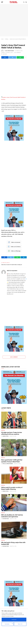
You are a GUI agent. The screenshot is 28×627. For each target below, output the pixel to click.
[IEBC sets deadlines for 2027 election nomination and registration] (14, 502)
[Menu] (2, 2)
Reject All (20, 624)
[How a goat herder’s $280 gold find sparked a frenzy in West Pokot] (14, 447)
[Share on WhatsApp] (20, 57)
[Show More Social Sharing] (25, 57)
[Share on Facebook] (5, 57)
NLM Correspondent (9, 50)
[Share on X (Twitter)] (12, 57)
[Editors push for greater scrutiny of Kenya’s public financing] (14, 475)
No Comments (18, 52)
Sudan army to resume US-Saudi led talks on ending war (11, 264)
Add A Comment (14, 356)
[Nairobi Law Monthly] (13, 2)
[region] (14, 618)
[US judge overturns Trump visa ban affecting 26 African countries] (14, 420)
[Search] (26, 2)
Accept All (14, 619)
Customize (7, 624)
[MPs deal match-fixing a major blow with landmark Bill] (14, 530)
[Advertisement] (14, 20)
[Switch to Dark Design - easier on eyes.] (24, 2)
